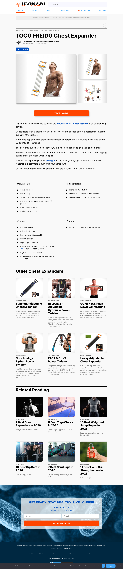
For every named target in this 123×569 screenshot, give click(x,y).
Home (18, 30)
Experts (35, 10)
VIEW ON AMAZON (61, 113)
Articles (102, 10)
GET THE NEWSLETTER (61, 523)
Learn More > (87, 17)
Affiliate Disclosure (69, 553)
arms (22, 249)
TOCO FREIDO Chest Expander (72, 123)
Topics (20, 10)
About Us (30, 553)
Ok (103, 566)
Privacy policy (111, 566)
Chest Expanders (32, 30)
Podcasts (65, 10)
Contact (81, 553)
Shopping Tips (91, 553)
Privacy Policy (54, 553)
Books (50, 10)
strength (50, 160)
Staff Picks (85, 10)
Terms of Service (41, 553)
